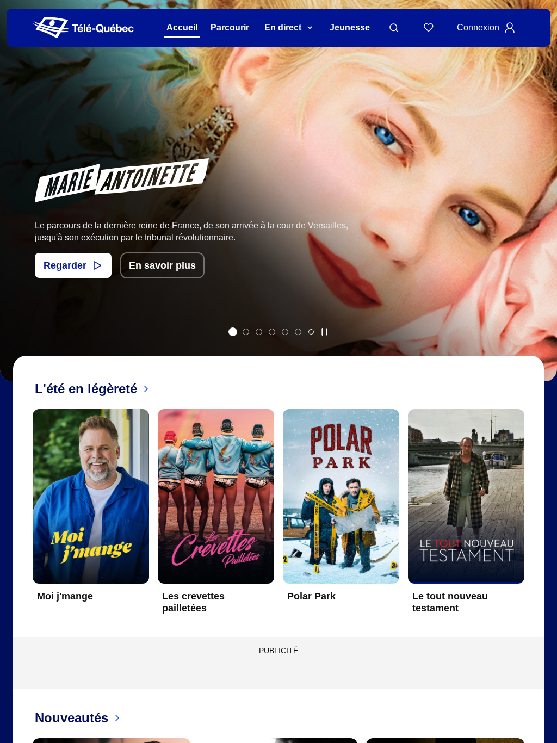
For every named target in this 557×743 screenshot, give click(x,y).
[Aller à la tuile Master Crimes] (298, 331)
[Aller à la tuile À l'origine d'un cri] (272, 331)
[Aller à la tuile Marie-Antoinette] (232, 331)
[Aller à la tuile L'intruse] (285, 331)
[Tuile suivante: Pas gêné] (541, 204)
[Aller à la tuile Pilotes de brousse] (259, 331)
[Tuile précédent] (16, 204)
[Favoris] (429, 28)
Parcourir (230, 27)
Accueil (181, 27)
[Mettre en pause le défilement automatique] (324, 331)
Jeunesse (350, 27)
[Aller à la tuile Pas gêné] (246, 331)
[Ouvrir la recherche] (394, 28)
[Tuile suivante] (533, 520)
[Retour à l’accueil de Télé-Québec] (83, 28)
